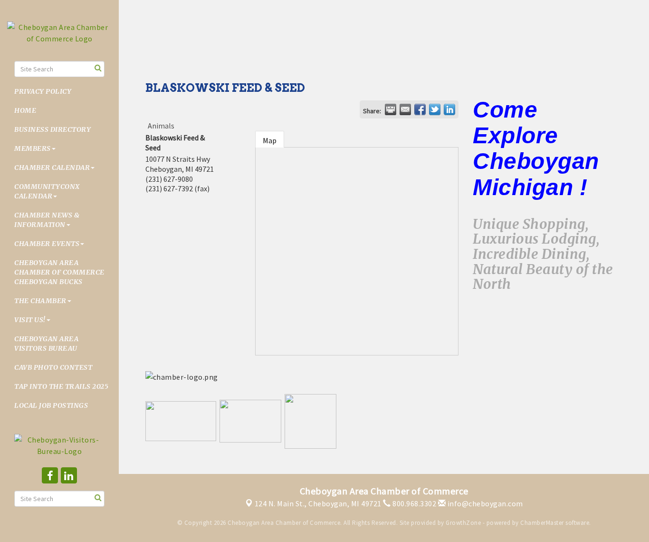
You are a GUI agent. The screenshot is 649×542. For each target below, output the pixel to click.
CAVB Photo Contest (53, 367)
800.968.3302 (413, 503)
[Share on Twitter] (434, 109)
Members (32, 148)
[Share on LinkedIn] (449, 109)
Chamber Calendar (52, 167)
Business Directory (52, 129)
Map (270, 140)
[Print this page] (390, 109)
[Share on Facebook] (420, 109)
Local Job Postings (51, 405)
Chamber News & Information (46, 220)
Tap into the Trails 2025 (61, 386)
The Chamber (40, 300)
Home (25, 110)
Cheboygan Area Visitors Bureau (46, 344)
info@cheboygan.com (484, 503)
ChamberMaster (542, 523)
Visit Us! (30, 319)
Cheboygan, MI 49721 (318, 503)
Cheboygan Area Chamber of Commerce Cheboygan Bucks (59, 272)
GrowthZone (463, 523)
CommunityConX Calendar (47, 191)
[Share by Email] (405, 109)
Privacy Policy (42, 91)
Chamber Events (46, 243)
